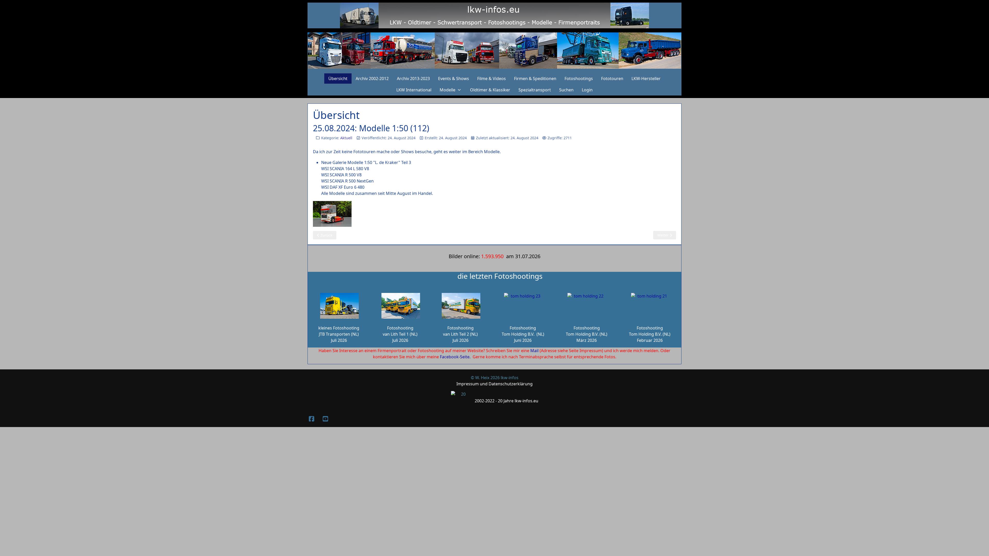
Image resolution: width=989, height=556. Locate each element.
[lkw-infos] (494, 50)
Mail (534, 350)
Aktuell (346, 137)
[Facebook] (311, 418)
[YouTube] (325, 418)
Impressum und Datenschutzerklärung (494, 384)
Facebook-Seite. (455, 357)
